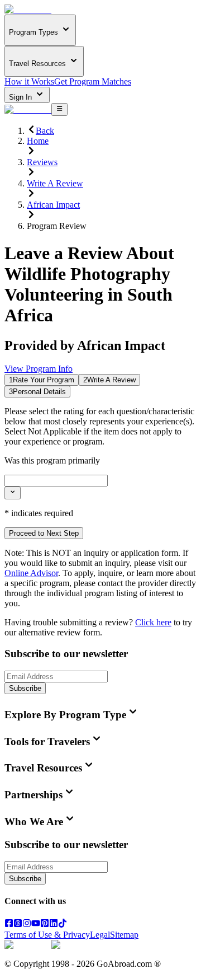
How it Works (29, 81)
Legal (100, 934)
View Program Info (38, 368)
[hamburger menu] (59, 109)
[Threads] (17, 924)
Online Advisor (31, 573)
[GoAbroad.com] (27, 9)
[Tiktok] (62, 924)
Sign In (21, 97)
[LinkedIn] (53, 924)
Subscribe (25, 688)
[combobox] (56, 480)
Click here (153, 622)
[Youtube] (35, 924)
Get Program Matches (92, 81)
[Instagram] (26, 924)
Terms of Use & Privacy (47, 934)
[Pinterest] (44, 924)
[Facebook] (8, 924)
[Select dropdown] (12, 492)
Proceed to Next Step (44, 533)
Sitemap (124, 934)
